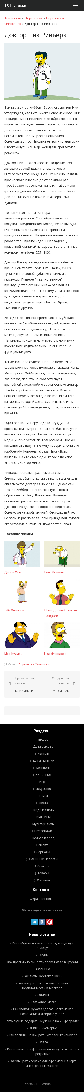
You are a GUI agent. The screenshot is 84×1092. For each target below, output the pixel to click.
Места (43, 802)
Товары (43, 873)
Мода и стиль (43, 810)
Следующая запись (60, 684)
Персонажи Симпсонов (34, 664)
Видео (43, 739)
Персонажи (33, 18)
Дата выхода (43, 746)
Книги (43, 795)
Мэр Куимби (13, 654)
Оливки (43, 995)
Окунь (43, 955)
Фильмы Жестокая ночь (43, 976)
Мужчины (43, 816)
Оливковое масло (43, 1002)
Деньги (43, 753)
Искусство (43, 788)
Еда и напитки (43, 760)
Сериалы (43, 852)
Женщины (43, 767)
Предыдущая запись (24, 684)
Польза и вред (43, 838)
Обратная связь (42, 898)
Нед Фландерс (55, 654)
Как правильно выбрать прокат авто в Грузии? (43, 962)
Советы (43, 866)
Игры (43, 781)
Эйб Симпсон (14, 610)
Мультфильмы (43, 824)
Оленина (43, 969)
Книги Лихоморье (43, 1028)
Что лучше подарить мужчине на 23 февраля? (43, 1021)
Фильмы (43, 880)
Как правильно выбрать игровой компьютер (43, 1035)
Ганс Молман (54, 572)
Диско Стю (12, 572)
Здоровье (43, 774)
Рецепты (43, 845)
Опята (43, 1042)
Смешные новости (43, 859)
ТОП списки (15, 5)
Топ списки (12, 18)
